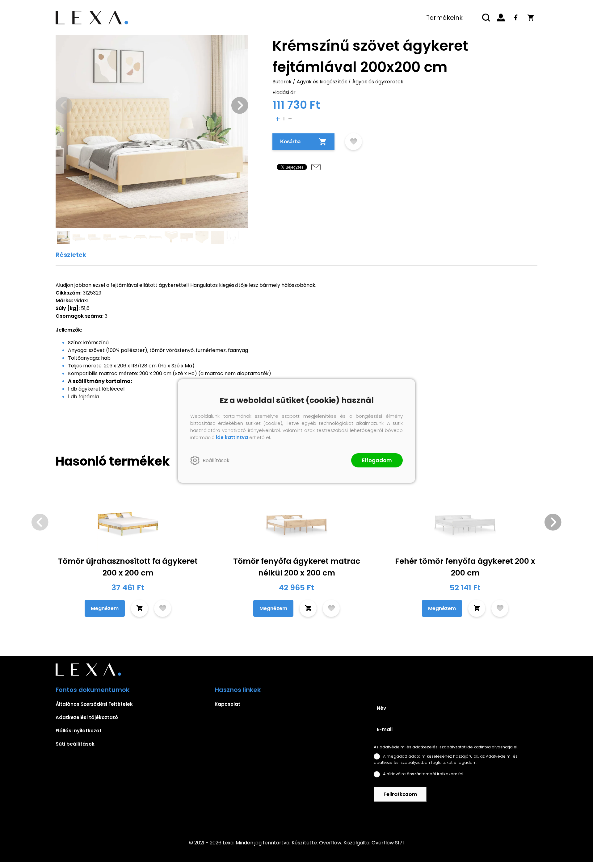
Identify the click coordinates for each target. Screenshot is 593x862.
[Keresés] (486, 17)
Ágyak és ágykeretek (377, 81)
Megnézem (105, 608)
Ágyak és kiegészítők (321, 81)
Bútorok (282, 81)
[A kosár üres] (530, 17)
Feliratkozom (400, 794)
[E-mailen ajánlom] (316, 167)
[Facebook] (516, 17)
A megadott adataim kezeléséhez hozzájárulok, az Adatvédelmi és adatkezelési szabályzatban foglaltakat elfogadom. (446, 759)
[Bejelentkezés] (501, 17)
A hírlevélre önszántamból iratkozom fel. (423, 774)
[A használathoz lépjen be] (353, 141)
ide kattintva (232, 437)
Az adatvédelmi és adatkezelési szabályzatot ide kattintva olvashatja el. (446, 747)
